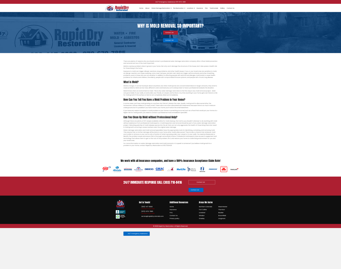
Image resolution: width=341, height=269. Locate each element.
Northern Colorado (205, 207)
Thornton (221, 210)
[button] (171, 8)
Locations (190, 8)
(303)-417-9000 (147, 207)
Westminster (222, 207)
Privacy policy (174, 218)
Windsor (202, 216)
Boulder (221, 213)
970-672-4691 (181, 2)
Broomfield (222, 216)
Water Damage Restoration (160, 8)
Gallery (222, 8)
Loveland (202, 213)
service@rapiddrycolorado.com (152, 216)
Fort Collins (203, 210)
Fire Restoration (178, 8)
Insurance (200, 8)
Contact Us (230, 8)
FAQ (206, 8)
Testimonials (214, 8)
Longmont (221, 218)
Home (141, 8)
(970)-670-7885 (147, 211)
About (147, 8)
